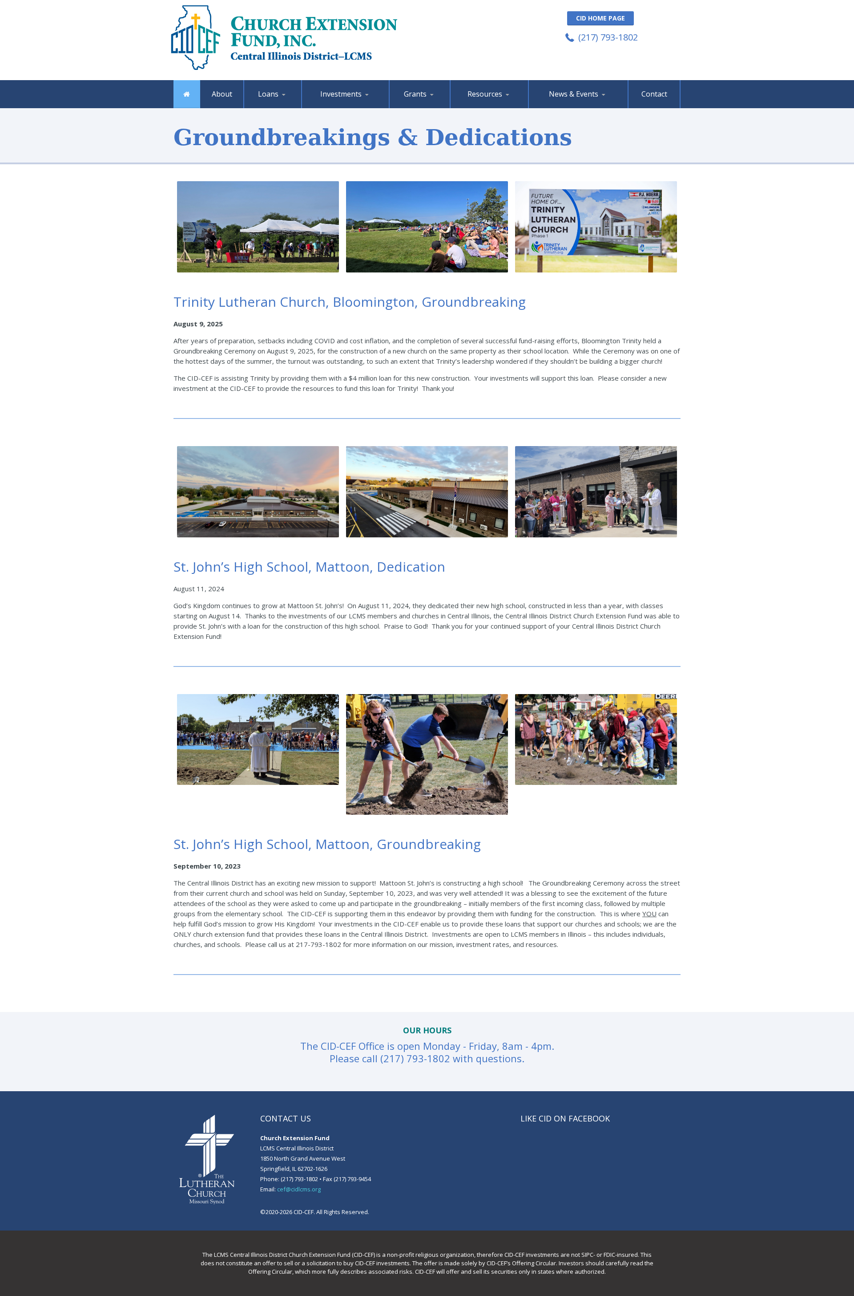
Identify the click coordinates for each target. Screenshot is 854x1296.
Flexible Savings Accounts (346, 105)
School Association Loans (286, 105)
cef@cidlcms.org (299, 1189)
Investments (341, 94)
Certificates (346, 106)
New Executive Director (561, 107)
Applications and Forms (494, 107)
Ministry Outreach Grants (433, 106)
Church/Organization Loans (287, 106)
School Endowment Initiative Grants (430, 104)
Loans (268, 94)
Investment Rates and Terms (346, 104)
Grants (415, 94)
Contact (654, 94)
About (222, 94)
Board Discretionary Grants (431, 105)
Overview (268, 107)
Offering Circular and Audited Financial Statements (494, 105)
